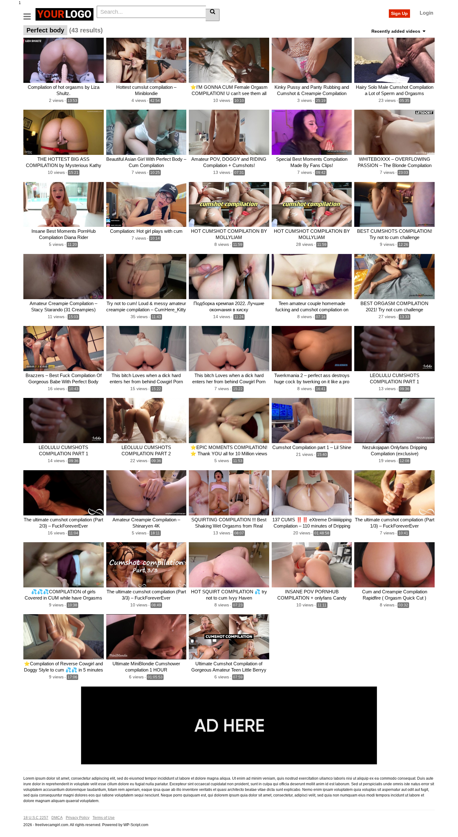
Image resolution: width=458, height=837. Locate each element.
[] (213, 15)
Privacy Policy (77, 817)
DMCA (57, 817)
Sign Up (399, 13)
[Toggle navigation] (29, 13)
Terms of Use (104, 817)
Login (426, 13)
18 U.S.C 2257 (35, 817)
